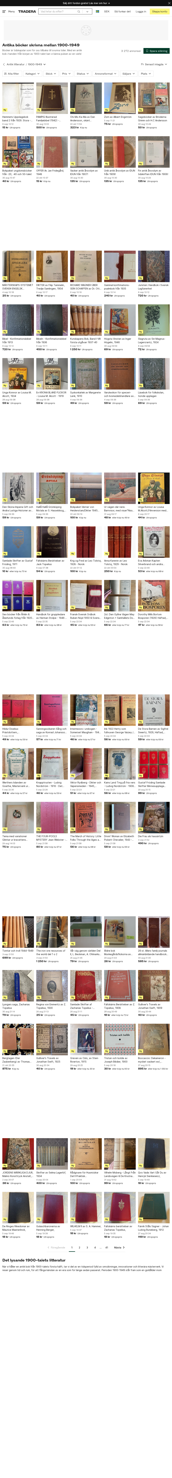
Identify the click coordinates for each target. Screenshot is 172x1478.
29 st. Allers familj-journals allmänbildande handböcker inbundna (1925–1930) (153, 952)
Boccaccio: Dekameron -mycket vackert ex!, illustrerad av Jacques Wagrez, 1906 (152, 1060)
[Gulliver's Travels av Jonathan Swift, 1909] (154, 985)
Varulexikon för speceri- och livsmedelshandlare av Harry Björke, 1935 (119, 394)
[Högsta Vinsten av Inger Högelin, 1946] (120, 320)
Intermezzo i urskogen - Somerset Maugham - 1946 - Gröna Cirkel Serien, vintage (85, 730)
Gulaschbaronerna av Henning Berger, (48, 1228)
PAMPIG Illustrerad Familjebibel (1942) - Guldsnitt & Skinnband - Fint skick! (52, 118)
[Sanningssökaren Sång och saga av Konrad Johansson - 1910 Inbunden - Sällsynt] (52, 710)
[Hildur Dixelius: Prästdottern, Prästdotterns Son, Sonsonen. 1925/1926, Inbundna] (18, 710)
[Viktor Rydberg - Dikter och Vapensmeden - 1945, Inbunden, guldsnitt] (86, 764)
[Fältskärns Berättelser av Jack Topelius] (52, 542)
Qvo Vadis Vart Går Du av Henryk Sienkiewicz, (152, 1174)
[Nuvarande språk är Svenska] (97, 11)
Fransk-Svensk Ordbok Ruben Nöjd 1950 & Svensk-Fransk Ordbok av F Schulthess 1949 (85, 616)
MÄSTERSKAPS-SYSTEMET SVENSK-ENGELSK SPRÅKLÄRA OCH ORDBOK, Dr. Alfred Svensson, (17, 287)
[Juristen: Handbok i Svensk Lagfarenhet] (154, 266)
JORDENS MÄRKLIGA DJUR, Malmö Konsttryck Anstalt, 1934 (17, 1174)
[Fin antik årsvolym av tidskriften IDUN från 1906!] (154, 152)
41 (106, 1247)
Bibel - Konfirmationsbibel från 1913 (16, 340)
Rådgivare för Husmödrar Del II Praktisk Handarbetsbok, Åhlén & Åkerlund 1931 (84, 1174)
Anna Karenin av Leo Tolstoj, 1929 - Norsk (115, 562)
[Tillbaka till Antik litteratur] (4, 64)
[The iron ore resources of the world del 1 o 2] (52, 932)
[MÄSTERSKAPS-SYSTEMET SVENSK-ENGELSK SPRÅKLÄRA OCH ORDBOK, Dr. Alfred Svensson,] (18, 266)
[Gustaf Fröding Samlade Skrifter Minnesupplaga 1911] (154, 764)
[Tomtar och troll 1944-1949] (18, 932)
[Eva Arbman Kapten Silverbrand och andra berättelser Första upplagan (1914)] (154, 542)
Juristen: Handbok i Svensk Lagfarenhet (153, 287)
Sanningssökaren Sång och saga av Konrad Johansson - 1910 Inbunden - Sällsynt (51, 730)
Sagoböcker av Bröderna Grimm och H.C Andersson (152, 118)
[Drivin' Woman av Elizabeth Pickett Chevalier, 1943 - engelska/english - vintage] (120, 817)
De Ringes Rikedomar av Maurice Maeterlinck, (16, 1228)
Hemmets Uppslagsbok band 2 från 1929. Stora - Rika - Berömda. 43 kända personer (16, 118)
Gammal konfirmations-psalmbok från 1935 (117, 287)
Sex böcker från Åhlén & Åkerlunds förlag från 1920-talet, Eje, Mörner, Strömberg (17, 616)
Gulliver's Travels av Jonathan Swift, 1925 (48, 1060)
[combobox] (60, 11)
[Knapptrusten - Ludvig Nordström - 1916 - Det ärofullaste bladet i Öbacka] (52, 764)
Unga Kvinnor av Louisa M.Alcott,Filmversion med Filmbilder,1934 (152, 508)
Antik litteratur (16, 64)
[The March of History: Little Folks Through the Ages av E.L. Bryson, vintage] (86, 817)
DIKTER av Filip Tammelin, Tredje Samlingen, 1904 (50, 287)
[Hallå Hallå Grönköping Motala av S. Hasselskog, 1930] (52, 488)
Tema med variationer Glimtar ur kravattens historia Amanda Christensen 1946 (14, 838)
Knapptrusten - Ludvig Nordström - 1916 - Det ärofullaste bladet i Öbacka (51, 784)
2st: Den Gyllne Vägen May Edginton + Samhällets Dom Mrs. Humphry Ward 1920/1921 (119, 616)
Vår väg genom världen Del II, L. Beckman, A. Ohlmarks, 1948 (85, 952)
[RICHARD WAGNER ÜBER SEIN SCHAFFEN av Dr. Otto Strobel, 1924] (86, 266)
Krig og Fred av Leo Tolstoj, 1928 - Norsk (85, 562)
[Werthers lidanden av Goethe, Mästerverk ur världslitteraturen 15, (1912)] (18, 764)
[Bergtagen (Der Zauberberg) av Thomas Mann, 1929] (18, 1039)
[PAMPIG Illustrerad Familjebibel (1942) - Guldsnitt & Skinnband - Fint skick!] (52, 98)
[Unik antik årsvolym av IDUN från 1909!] (120, 152)
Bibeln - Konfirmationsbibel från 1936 (51, 340)
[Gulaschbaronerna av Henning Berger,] (52, 1207)
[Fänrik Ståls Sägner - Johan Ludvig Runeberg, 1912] (154, 1207)
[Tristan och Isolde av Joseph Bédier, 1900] (120, 1039)
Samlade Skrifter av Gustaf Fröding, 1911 (17, 562)
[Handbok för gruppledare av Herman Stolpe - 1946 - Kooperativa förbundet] (52, 595)
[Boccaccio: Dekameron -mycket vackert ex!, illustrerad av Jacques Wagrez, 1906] (154, 1039)
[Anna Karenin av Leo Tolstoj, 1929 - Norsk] (120, 542)
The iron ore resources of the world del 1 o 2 (50, 952)
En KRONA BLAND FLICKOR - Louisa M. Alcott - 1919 (51, 394)
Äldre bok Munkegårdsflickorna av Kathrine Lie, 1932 (117, 952)
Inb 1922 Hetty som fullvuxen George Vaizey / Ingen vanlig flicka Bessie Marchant (118, 730)
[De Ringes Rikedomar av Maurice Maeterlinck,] (18, 1207)
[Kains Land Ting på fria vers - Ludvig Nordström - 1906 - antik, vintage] (120, 764)
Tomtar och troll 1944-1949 (17, 950)
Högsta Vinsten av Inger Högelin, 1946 (117, 340)
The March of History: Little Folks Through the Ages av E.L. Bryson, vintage (85, 838)
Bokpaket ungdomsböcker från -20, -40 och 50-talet (17, 172)
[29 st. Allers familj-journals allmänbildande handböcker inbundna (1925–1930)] (154, 932)
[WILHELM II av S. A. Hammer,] (86, 1207)
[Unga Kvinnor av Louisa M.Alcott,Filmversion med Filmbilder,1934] (154, 488)
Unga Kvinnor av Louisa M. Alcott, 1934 (17, 394)
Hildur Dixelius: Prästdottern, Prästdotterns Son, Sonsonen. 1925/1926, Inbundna (15, 730)
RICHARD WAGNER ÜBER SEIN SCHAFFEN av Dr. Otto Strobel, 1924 (85, 287)
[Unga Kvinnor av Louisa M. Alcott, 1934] (18, 374)
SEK (106, 11)
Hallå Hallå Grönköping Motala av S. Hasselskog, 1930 (50, 508)
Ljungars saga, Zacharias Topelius (16, 1006)
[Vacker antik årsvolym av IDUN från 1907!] (86, 152)
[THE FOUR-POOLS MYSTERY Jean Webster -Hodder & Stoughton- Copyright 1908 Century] (52, 817)
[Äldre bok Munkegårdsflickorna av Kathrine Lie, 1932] (120, 932)
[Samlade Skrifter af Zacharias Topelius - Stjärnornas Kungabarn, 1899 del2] (86, 985)
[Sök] (78, 11)
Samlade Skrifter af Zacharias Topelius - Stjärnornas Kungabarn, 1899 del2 (83, 1006)
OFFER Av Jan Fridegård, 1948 (50, 172)
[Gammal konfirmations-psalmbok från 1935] (120, 266)
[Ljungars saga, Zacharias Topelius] (18, 985)
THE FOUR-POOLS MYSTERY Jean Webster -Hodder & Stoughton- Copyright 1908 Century (51, 838)
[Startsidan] (27, 11)
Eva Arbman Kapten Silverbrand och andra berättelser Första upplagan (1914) (154, 562)
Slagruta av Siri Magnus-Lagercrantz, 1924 (151, 340)
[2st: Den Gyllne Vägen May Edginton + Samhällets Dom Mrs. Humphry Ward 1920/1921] (120, 595)
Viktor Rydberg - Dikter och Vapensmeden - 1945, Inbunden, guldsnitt (85, 784)
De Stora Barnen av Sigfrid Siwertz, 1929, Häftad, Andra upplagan (153, 730)
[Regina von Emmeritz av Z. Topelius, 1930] (52, 985)
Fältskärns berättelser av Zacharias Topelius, (118, 1228)
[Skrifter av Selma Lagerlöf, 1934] (52, 1154)
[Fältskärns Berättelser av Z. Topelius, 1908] (120, 985)
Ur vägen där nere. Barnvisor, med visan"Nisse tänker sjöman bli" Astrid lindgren (119, 508)
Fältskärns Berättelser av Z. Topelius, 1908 (119, 1006)
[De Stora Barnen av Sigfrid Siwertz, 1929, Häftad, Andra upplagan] (154, 710)
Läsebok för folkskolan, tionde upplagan (151, 394)
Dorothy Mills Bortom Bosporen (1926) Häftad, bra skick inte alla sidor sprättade (152, 616)
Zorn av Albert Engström (118, 116)
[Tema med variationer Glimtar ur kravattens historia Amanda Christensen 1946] (18, 817)
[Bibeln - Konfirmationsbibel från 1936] (52, 320)
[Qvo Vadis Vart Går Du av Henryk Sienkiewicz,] (154, 1154)
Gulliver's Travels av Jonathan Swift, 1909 (150, 1006)
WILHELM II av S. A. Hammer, (85, 1226)
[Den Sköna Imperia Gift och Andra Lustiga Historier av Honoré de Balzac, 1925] (18, 488)
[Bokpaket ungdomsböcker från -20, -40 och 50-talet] (18, 152)
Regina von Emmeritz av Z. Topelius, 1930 (51, 1006)
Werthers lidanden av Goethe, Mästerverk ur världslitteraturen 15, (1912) (18, 784)
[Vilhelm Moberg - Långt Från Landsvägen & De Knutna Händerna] (120, 1154)
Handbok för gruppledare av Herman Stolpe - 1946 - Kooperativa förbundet (51, 616)
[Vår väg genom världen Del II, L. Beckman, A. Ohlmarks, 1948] (86, 932)
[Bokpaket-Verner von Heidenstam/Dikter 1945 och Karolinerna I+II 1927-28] (86, 488)
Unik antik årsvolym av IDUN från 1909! (119, 172)
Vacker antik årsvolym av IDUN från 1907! (84, 172)
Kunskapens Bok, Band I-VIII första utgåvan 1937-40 (85, 340)
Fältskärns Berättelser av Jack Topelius (50, 562)
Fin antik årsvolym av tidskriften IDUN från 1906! (153, 172)
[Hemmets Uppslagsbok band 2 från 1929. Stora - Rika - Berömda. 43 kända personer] (18, 98)
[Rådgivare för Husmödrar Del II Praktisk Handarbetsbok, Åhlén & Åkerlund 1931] (86, 1154)
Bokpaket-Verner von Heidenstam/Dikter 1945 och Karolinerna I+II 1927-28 (85, 508)
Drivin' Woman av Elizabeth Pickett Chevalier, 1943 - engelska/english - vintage (119, 838)
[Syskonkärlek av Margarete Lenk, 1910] (86, 374)
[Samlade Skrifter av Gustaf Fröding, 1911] (18, 542)
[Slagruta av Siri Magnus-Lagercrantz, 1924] (154, 320)
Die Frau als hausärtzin (150, 836)
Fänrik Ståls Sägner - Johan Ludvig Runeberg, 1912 (153, 1228)
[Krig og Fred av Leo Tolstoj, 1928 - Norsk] (86, 542)
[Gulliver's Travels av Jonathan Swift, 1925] (52, 1039)
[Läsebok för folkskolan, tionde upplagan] (154, 374)
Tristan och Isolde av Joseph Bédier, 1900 (115, 1060)
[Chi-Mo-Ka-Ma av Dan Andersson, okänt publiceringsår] (86, 98)
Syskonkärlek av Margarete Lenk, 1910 (85, 394)
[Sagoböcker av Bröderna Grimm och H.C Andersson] (154, 98)
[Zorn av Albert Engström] (120, 98)
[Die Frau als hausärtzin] (154, 817)
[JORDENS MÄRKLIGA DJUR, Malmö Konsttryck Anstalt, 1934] (18, 1154)
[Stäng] (169, 3)
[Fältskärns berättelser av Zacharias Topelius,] (120, 1207)
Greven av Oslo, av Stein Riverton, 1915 (84, 1060)
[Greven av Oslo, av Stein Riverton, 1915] (86, 1039)
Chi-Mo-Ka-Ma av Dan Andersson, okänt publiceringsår (82, 118)
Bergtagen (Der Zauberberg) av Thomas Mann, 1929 (16, 1060)
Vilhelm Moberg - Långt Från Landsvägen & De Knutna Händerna (120, 1174)
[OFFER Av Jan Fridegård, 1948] (52, 152)
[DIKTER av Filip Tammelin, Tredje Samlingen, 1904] (52, 266)
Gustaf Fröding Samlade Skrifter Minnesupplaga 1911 (151, 784)
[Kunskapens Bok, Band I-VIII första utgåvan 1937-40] (86, 320)
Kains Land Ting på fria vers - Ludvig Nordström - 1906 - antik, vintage (120, 784)
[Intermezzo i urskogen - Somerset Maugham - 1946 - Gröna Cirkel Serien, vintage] (86, 710)
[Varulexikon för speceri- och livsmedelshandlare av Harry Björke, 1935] (120, 374)
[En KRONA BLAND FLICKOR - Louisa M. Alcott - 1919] (52, 374)
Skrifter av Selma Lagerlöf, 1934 (51, 1174)
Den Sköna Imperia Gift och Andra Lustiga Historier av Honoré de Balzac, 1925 (17, 508)
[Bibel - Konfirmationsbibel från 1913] (18, 320)
